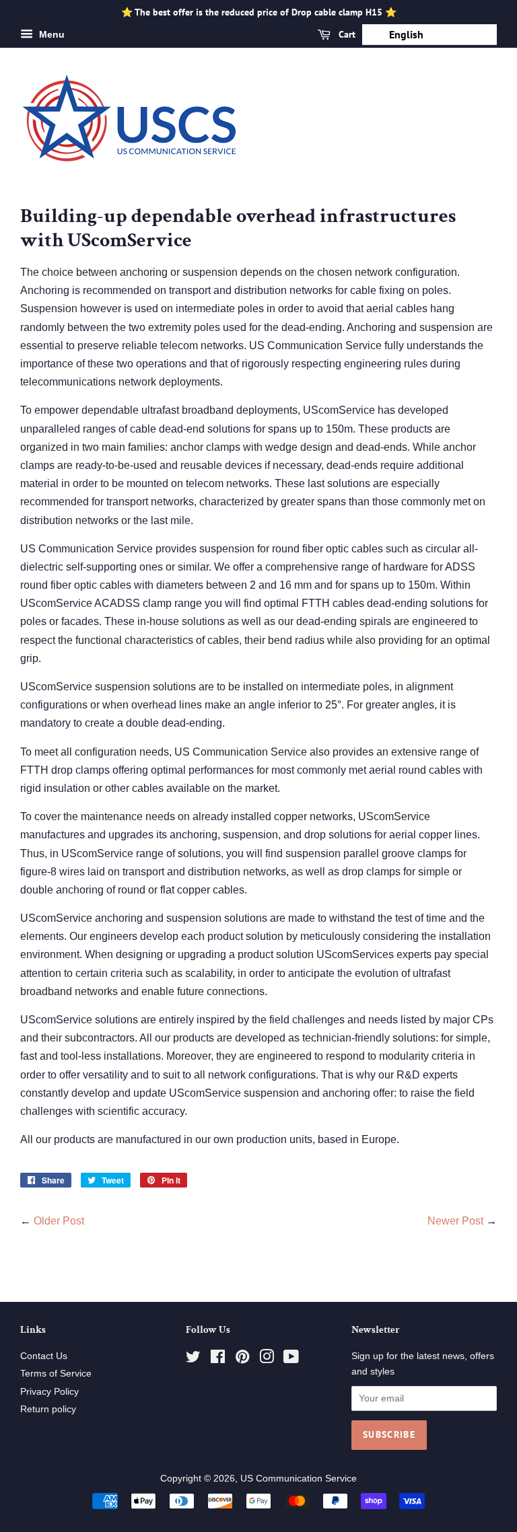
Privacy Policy (49, 1392)
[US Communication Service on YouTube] (291, 1359)
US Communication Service (298, 1478)
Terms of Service (56, 1374)
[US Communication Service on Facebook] (218, 1359)
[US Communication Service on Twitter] (193, 1359)
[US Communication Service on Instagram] (266, 1359)
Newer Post (455, 1221)
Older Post (59, 1221)
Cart (345, 34)
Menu (50, 34)
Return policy (48, 1409)
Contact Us (43, 1356)
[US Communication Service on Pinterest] (242, 1359)
